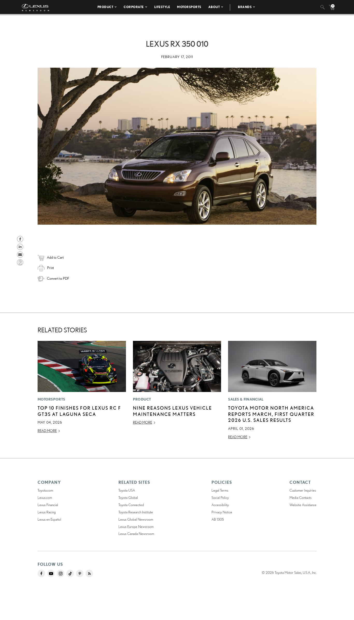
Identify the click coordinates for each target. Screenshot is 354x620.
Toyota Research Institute (135, 512)
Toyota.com (45, 490)
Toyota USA (126, 490)
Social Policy (220, 497)
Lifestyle (162, 7)
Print (50, 268)
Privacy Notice (221, 512)
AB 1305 (217, 519)
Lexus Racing (47, 512)
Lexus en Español (49, 519)
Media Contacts (300, 497)
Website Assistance (302, 505)
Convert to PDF (58, 278)
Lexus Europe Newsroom (136, 527)
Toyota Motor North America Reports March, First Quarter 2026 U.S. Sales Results (271, 414)
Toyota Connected (131, 505)
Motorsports (189, 7)
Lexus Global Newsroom (135, 519)
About (214, 7)
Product (105, 7)
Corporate (134, 7)
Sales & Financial (245, 399)
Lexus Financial (48, 505)
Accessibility (220, 505)
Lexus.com (45, 497)
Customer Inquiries (302, 490)
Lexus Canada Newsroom (136, 534)
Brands (245, 7)
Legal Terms (219, 490)
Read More (47, 431)
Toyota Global (128, 497)
